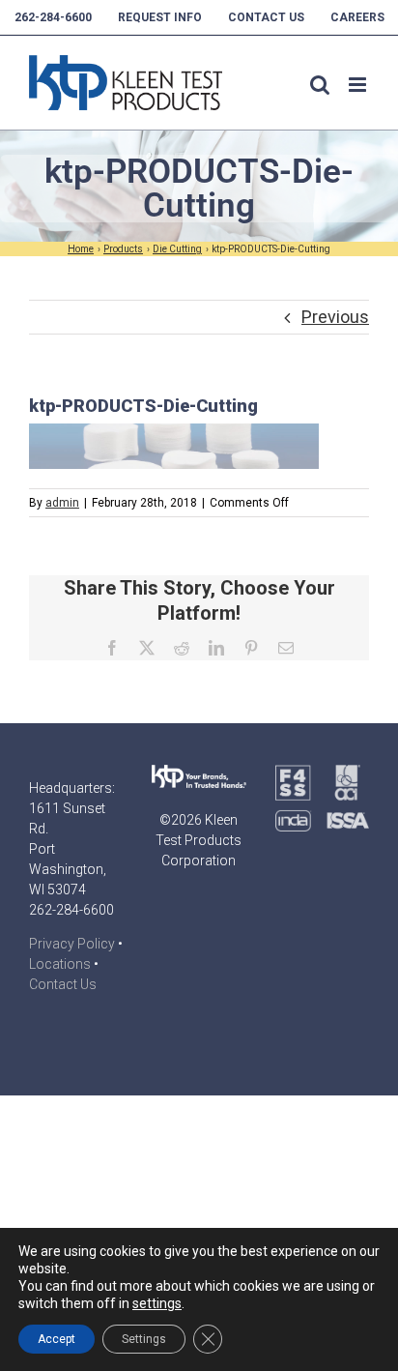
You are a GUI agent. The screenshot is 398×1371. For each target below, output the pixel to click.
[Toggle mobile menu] (359, 84)
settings (157, 1303)
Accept (56, 1339)
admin (62, 503)
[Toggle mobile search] (319, 84)
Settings (144, 1339)
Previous (335, 316)
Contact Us (63, 984)
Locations (60, 964)
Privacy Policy (72, 943)
